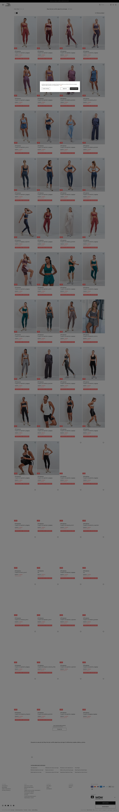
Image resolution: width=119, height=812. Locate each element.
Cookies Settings (46, 88)
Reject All (65, 88)
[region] (60, 86)
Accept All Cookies (74, 88)
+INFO (61, 85)
